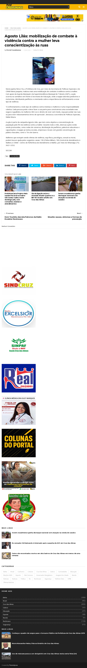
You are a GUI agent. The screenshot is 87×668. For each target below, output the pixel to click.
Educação (73, 572)
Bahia (5, 572)
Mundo (74, 575)
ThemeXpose (13, 665)
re (30, 579)
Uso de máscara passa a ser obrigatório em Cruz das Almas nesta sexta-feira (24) (44, 654)
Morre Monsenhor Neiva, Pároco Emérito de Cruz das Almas (35, 643)
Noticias (6, 579)
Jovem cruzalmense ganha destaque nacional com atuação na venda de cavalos (69, 197)
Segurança (48, 579)
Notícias (14, 579)
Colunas (30, 572)
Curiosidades (62, 572)
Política (23, 579)
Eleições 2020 (7, 575)
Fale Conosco (28, 575)
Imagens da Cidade (62, 575)
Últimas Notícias (8, 582)
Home (6, 28)
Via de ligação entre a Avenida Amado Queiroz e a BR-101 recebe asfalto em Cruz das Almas (42, 197)
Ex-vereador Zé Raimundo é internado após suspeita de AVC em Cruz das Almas (44, 543)
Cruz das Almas (15, 28)
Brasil (12, 572)
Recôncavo (37, 579)
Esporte (18, 575)
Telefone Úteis (59, 579)
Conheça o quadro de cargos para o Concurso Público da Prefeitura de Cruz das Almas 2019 (48, 633)
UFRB (69, 579)
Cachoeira (21, 572)
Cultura (52, 572)
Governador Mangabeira (44, 575)
